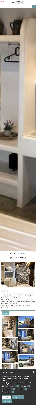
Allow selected (18, 397)
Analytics (23, 386)
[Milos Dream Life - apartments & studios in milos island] (18, 2)
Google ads (6, 392)
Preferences (6, 389)
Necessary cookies (8, 386)
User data (19, 389)
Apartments (13, 253)
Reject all (6, 397)
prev (34, 252)
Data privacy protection (14, 384)
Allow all (7, 401)
